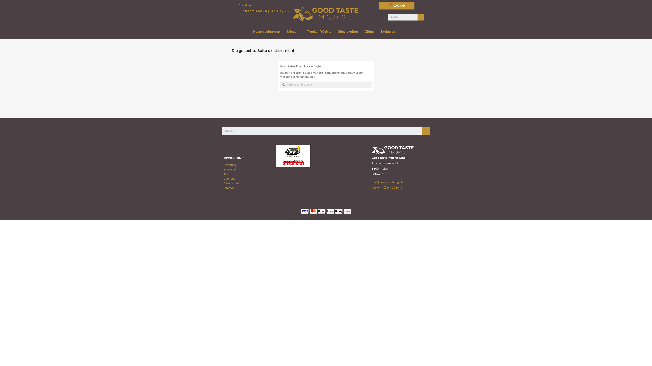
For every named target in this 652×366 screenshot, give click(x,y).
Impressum (230, 169)
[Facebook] (245, 211)
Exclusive (388, 31)
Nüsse (291, 31)
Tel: (387, 187)
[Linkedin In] (259, 211)
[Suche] (421, 17)
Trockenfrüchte (319, 31)
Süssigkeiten (348, 31)
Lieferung (229, 165)
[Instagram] (265, 211)
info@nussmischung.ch (387, 182)
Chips (369, 31)
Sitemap (228, 188)
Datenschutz (232, 183)
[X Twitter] (252, 211)
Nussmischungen (266, 31)
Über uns (229, 178)
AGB (226, 174)
